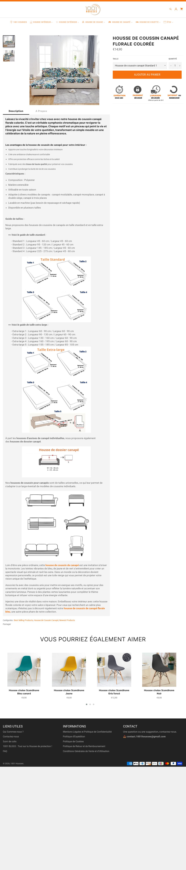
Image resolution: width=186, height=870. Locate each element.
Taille (115, 59)
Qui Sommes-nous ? (13, 731)
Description (16, 111)
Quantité (173, 59)
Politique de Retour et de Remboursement (84, 746)
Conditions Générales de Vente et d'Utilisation (86, 751)
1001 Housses (16, 763)
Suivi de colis (9, 741)
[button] (86, 704)
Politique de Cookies (73, 741)
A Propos (41, 111)
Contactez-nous (11, 736)
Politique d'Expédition (74, 736)
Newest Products (67, 620)
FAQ (5, 751)
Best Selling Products (23, 620)
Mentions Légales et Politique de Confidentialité (87, 731)
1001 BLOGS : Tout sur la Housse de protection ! (27, 746)
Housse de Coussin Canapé (46, 620)
